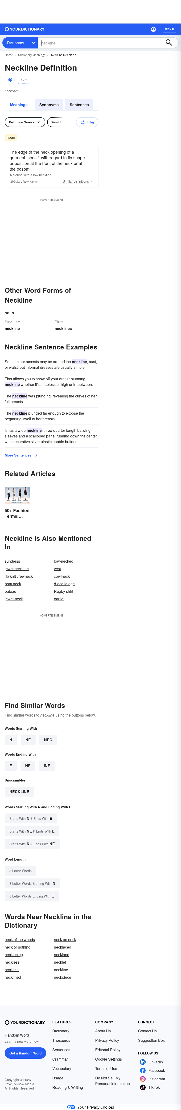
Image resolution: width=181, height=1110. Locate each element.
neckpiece (62, 977)
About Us (103, 1031)
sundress (12, 561)
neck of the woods (20, 939)
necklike (12, 969)
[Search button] (171, 43)
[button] (153, 29)
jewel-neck (14, 598)
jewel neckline (17, 568)
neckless (12, 962)
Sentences (79, 104)
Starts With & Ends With (30, 818)
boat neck (13, 583)
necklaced (62, 947)
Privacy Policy (107, 1040)
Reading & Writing (67, 1087)
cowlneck (62, 576)
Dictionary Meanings (31, 55)
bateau (10, 591)
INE (47, 765)
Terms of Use (106, 1068)
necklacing (14, 954)
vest (57, 568)
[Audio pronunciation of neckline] (10, 80)
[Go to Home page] (25, 29)
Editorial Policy (107, 1049)
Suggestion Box (151, 1040)
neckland (61, 954)
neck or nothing (17, 947)
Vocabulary (61, 1068)
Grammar (60, 1059)
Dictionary (15, 42)
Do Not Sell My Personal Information (112, 1080)
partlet (59, 598)
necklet (60, 962)
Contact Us (147, 1031)
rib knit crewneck (19, 576)
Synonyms (49, 104)
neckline (19, 791)
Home (9, 55)
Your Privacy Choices (96, 1107)
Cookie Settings (108, 1059)
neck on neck (65, 939)
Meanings (19, 104)
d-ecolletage (64, 583)
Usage (57, 1078)
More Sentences (18, 455)
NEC (48, 739)
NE (28, 739)
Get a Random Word (25, 1053)
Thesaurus (61, 1040)
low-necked (63, 561)
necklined (13, 977)
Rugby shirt (63, 591)
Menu (169, 29)
